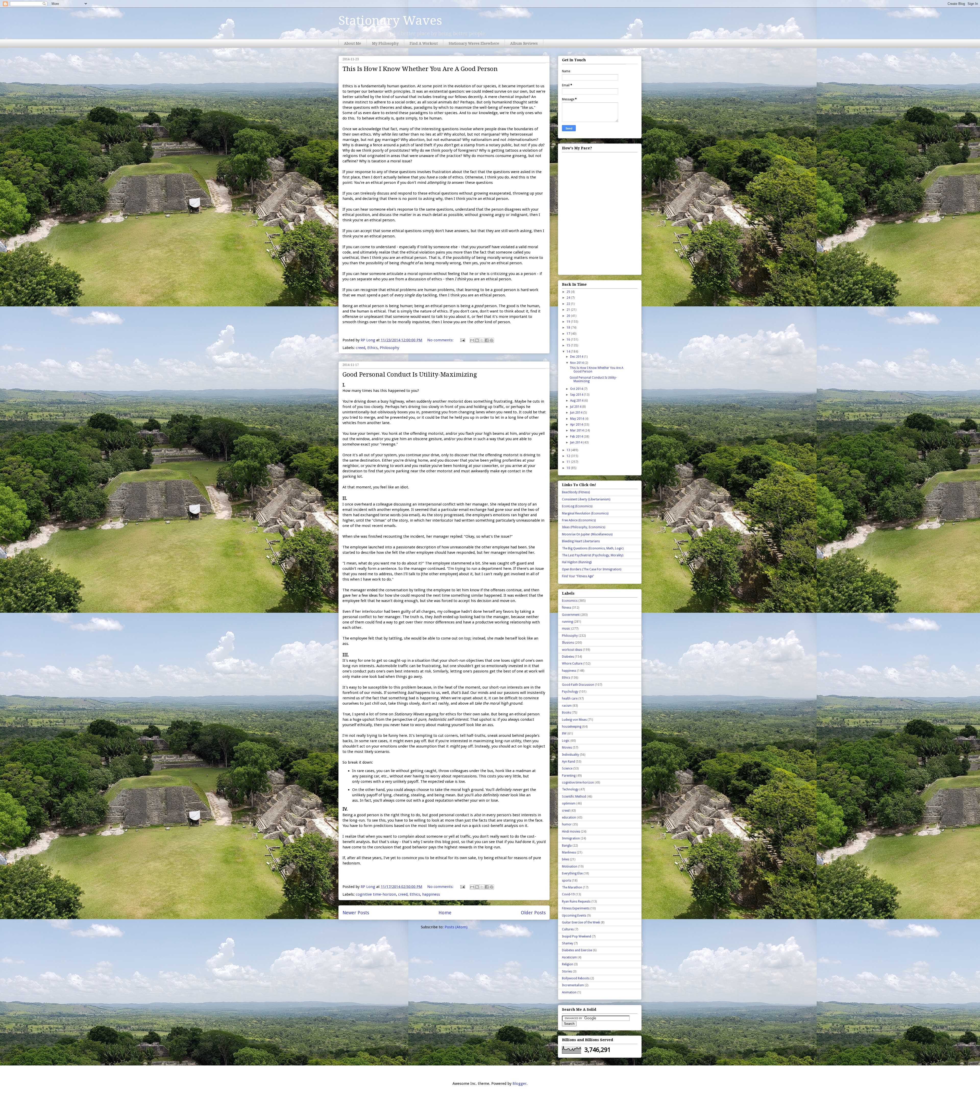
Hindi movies (571, 831)
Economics (570, 601)
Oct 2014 (577, 389)
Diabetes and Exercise (577, 950)
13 (569, 450)
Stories (567, 971)
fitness (566, 607)
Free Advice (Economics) (579, 520)
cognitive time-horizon (376, 894)
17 (569, 333)
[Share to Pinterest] (491, 340)
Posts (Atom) (456, 927)
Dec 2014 (577, 356)
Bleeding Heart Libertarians (581, 541)
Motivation (569, 866)
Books (566, 712)
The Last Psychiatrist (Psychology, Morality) (592, 555)
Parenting (568, 775)
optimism (568, 803)
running (567, 621)
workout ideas (572, 650)
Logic (566, 740)
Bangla (567, 845)
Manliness (569, 852)
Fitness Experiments (576, 908)
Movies (567, 747)
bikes (565, 859)
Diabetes (568, 656)
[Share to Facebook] (486, 340)
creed (360, 347)
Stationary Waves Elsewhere (474, 43)
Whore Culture (572, 663)
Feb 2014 (577, 436)
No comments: (441, 340)
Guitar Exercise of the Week (581, 922)
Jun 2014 (576, 412)
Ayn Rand (568, 761)
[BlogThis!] (477, 340)
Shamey (567, 943)
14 (569, 351)
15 (569, 345)
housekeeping (571, 726)
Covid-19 (568, 894)
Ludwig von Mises (574, 720)
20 (569, 316)
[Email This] (472, 340)
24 (569, 297)
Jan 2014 (576, 442)
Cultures (568, 929)
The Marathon (572, 887)
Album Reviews (524, 43)
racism (567, 705)
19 (569, 321)
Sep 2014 (577, 394)
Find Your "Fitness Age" (578, 576)
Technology (570, 789)
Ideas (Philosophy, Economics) (583, 527)
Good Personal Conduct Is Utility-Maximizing (409, 374)
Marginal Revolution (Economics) (585, 513)
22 (569, 304)
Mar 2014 (577, 430)
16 (569, 339)
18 (569, 327)
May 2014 (577, 418)
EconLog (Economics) (577, 506)
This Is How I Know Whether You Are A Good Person (420, 69)
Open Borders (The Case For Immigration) (591, 569)
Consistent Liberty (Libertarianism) (586, 499)
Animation (569, 992)
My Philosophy (385, 43)
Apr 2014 (577, 424)
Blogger (519, 1083)
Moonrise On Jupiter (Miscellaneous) (587, 534)
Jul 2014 (576, 406)
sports (566, 880)
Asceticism (569, 957)
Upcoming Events (574, 915)
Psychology (570, 691)
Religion (567, 964)
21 (569, 309)
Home (444, 912)
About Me (352, 43)
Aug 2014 (577, 400)
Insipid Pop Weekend (576, 936)
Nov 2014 (577, 363)
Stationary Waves (390, 20)
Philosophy (389, 347)
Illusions (568, 642)
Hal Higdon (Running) (577, 562)
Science (567, 768)
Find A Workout (424, 43)
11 (569, 462)
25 (569, 292)
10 (569, 468)
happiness (431, 894)
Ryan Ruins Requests (576, 901)
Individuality (570, 754)
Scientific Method (574, 796)
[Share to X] (481, 340)
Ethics (372, 347)
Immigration (571, 838)
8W (564, 733)
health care (570, 698)
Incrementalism (573, 985)
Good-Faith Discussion (578, 685)
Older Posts (533, 912)
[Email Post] (462, 340)
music (566, 628)
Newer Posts (355, 912)
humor (567, 824)
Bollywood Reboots (576, 978)
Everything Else (572, 873)
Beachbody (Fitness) (576, 492)
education (569, 817)
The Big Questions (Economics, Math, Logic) (592, 548)
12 (569, 456)
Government (571, 615)
